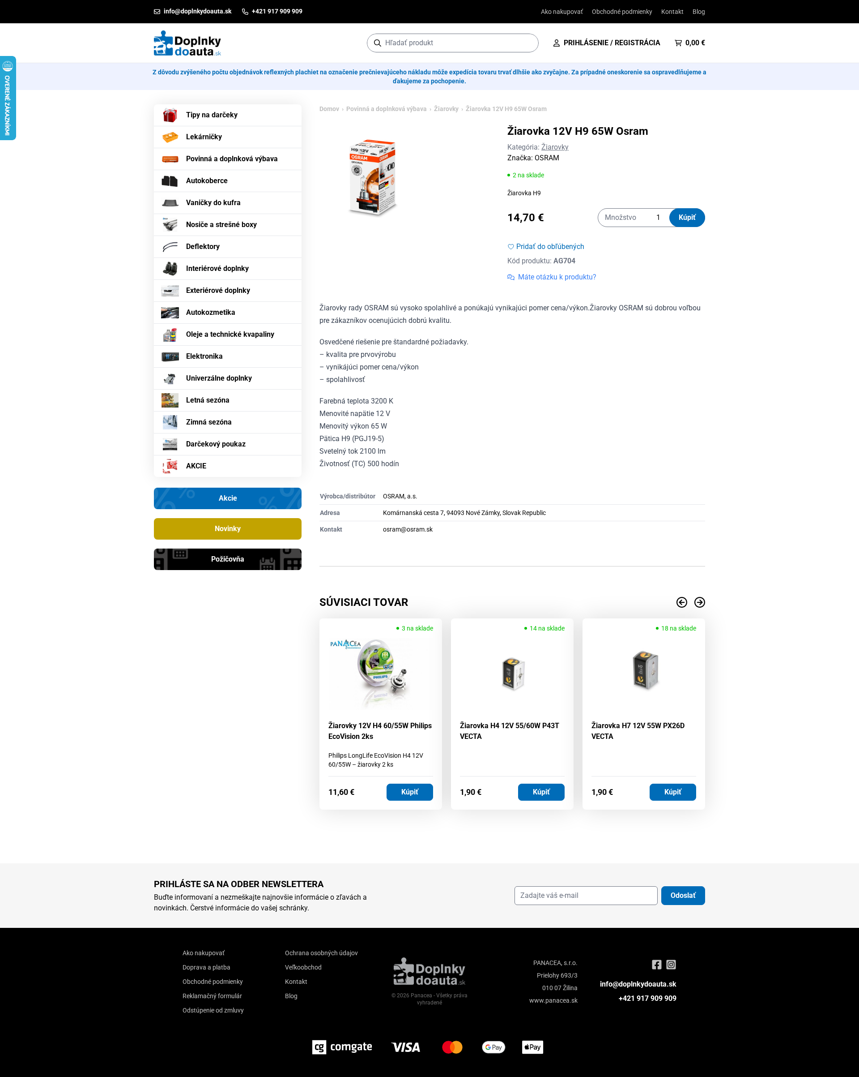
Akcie (228, 498)
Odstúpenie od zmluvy (213, 1010)
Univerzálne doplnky (219, 378)
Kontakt (672, 11)
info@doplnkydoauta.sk (638, 984)
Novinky (228, 528)
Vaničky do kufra (213, 202)
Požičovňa (227, 559)
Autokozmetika (210, 312)
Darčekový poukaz (216, 444)
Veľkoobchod (303, 967)
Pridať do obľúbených (550, 246)
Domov (329, 108)
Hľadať (527, 43)
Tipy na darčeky (212, 115)
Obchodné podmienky (622, 11)
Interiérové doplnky (217, 268)
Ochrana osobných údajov (321, 953)
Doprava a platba (206, 967)
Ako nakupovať (562, 11)
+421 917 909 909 (647, 998)
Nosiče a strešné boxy (221, 224)
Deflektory (203, 246)
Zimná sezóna (209, 422)
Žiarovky (446, 108)
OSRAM (547, 158)
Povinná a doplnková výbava (232, 158)
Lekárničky (204, 137)
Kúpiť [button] (409, 792)
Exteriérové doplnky (218, 290)
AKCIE (196, 466)
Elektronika (204, 356)
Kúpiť (687, 217)
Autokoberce (207, 180)
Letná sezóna (208, 400)
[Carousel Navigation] (512, 602)
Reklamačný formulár (212, 996)
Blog (699, 11)
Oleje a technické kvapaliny (230, 334)
